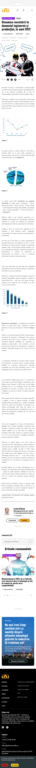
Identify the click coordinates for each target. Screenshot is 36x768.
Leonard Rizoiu (19, 508)
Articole (4, 682)
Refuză (4, 765)
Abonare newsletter (18, 661)
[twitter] (15, 79)
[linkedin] (12, 79)
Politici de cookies (23, 689)
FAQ (19, 693)
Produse (4, 686)
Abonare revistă (22, 697)
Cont (3, 706)
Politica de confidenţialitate (26, 682)
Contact (24, 520)
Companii (5, 690)
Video (4, 694)
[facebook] (8, 79)
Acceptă (15, 765)
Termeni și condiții (23, 685)
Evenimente (6, 698)
